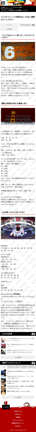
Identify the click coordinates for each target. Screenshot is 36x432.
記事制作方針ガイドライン (18, 423)
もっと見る (18, 357)
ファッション (24, 367)
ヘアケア (31, 366)
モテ (17, 366)
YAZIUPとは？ (18, 414)
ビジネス (10, 366)
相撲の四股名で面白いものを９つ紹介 (18, 391)
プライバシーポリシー (18, 420)
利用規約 (18, 417)
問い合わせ (18, 426)
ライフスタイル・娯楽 (3, 367)
